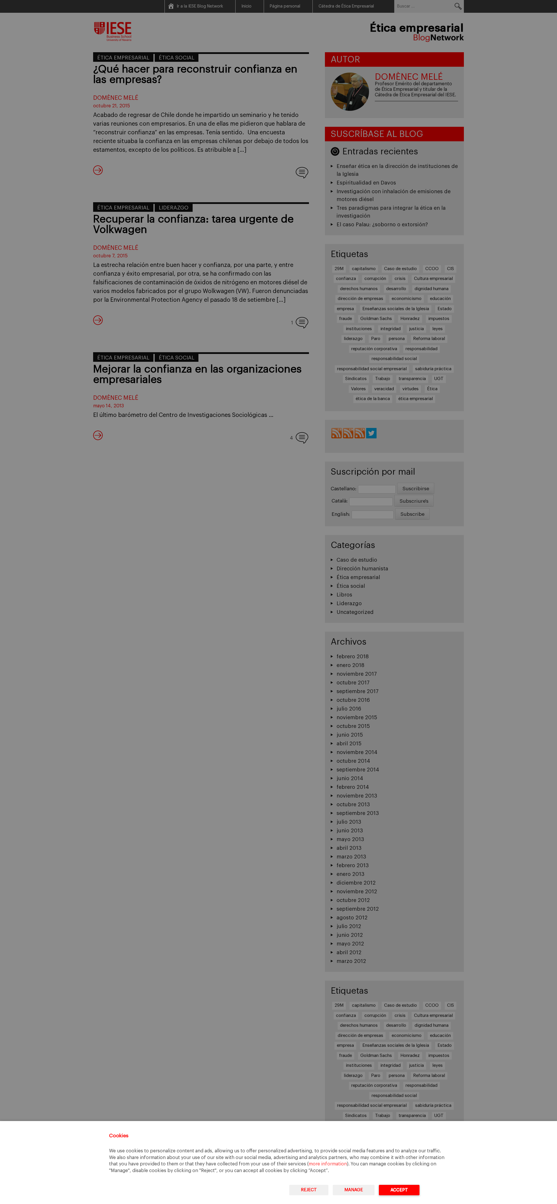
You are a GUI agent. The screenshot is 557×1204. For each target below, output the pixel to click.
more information (328, 1164)
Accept (399, 1190)
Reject (309, 1190)
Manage (353, 1190)
